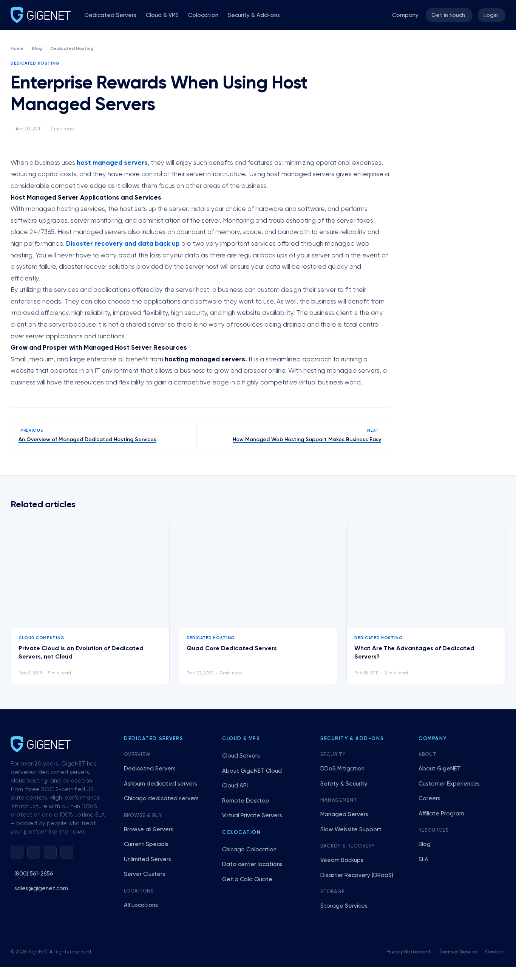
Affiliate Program (441, 814)
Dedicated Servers (110, 15)
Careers (429, 798)
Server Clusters (144, 874)
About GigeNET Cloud (252, 771)
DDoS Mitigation (342, 769)
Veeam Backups (341, 860)
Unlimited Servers (147, 859)
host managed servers (112, 163)
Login (491, 15)
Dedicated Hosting (71, 48)
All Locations (141, 905)
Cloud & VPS (162, 15)
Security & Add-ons (254, 15)
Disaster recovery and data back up (123, 244)
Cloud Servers (241, 756)
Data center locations (252, 864)
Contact (495, 952)
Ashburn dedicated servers (160, 784)
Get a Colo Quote (247, 879)
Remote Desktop (245, 801)
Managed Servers (344, 814)
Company (405, 15)
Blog (37, 48)
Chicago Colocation (249, 849)
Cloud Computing (42, 638)
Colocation (203, 15)
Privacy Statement (408, 952)
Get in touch (448, 15)
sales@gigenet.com (41, 888)
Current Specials (146, 844)
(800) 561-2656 (33, 874)
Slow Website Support (351, 829)
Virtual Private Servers (252, 815)
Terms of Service (458, 952)
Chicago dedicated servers (161, 798)
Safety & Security (344, 784)
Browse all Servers (148, 829)
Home (17, 48)
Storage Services (344, 906)
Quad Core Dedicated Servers (232, 649)
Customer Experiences (449, 784)
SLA (423, 859)
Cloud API (235, 786)
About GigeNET (440, 769)
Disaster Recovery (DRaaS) (356, 875)
